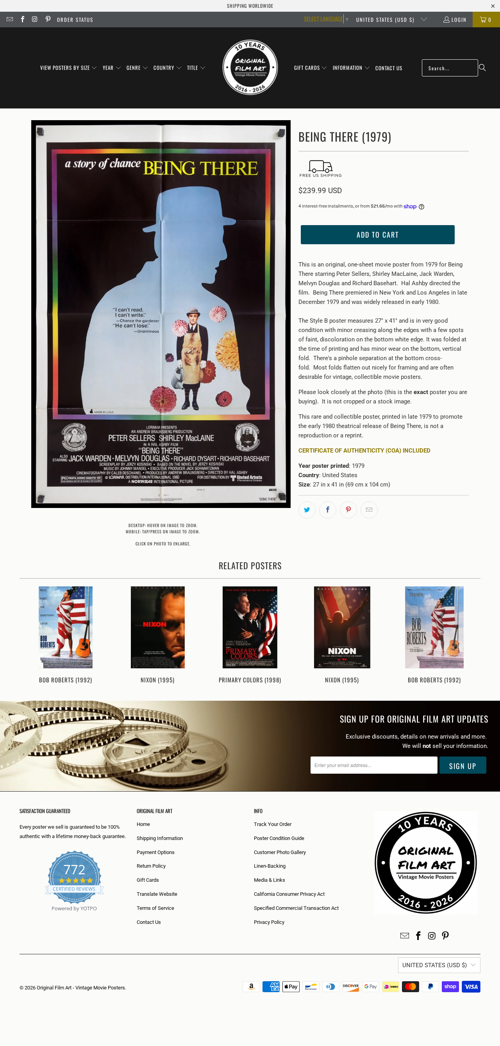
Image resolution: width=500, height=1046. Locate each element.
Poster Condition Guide (279, 838)
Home (143, 824)
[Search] (482, 67)
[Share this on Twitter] (307, 510)
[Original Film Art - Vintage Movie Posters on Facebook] (21, 19)
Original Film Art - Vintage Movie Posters (81, 988)
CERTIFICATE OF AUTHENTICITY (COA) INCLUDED (364, 450)
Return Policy (151, 866)
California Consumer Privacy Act (289, 894)
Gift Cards (148, 880)
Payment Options (156, 852)
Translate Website (157, 894)
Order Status (75, 19)
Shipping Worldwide (250, 5)
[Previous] (30, 635)
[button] (69, 68)
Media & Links (269, 880)
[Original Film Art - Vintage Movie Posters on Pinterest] (47, 19)
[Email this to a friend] (369, 510)
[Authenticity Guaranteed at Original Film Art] (20, 917)
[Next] (469, 635)
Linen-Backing (270, 866)
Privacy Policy (269, 922)
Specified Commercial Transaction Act (296, 908)
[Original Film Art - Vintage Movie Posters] (250, 68)
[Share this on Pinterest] (348, 510)
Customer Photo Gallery (280, 852)
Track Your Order (272, 824)
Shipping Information (160, 838)
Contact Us (149, 922)
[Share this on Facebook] (327, 510)
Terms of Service (155, 908)
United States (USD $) (386, 19)
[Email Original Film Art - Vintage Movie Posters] (9, 19)
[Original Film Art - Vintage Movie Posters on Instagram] (34, 19)
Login (459, 19)
